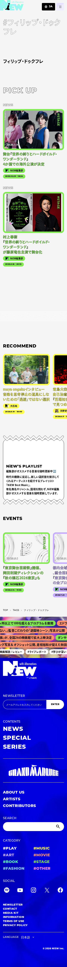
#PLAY (10, 848)
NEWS (13, 729)
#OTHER (42, 869)
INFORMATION (13, 917)
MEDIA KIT (10, 913)
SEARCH (10, 818)
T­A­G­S (16, 610)
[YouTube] (20, 890)
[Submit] (58, 826)
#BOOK (10, 862)
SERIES (14, 747)
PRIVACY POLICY (15, 925)
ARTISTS (11, 799)
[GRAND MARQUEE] (33, 770)
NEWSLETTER (14, 696)
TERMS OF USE (13, 921)
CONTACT (10, 909)
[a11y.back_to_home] (12, 6)
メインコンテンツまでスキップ (24, 4)
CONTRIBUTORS (19, 806)
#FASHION (14, 869)
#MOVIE (42, 855)
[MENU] (60, 6)
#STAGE (42, 862)
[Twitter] (47, 890)
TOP (5, 610)
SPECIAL (17, 738)
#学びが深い (56, 651)
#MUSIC (42, 848)
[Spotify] (6, 890)
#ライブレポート (34, 651)
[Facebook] (60, 890)
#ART (8, 855)
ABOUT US (14, 792)
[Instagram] (33, 890)
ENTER (55, 704)
